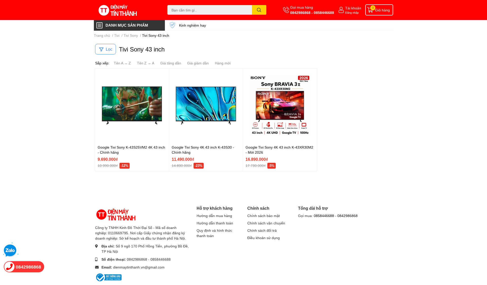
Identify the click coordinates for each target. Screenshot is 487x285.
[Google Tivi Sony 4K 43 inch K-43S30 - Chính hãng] (206, 105)
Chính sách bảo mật (263, 215)
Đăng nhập (352, 12)
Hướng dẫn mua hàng (214, 215)
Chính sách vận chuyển (266, 223)
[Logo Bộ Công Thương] (108, 277)
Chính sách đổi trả (262, 230)
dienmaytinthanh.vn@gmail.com (139, 267)
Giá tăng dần (170, 63)
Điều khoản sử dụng (263, 238)
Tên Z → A (145, 63)
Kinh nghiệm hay (192, 25)
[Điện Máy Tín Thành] (125, 10)
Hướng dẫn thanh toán (215, 223)
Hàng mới (223, 63)
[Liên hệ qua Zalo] (10, 250)
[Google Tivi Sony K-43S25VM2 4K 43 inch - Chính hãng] (132, 105)
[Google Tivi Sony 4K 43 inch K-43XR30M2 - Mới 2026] (280, 105)
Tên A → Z (122, 63)
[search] (259, 10)
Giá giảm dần (198, 63)
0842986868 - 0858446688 (312, 12)
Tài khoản (353, 8)
